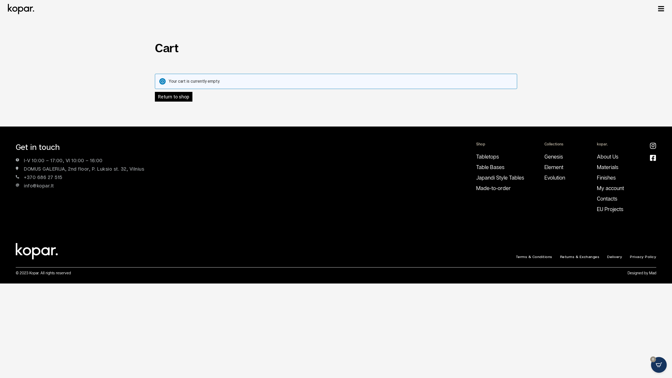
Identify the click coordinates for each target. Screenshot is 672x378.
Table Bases (490, 167)
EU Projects (610, 209)
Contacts (607, 198)
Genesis (553, 156)
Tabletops (487, 156)
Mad (652, 273)
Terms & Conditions (534, 256)
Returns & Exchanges (580, 256)
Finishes (606, 177)
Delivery (614, 256)
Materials (607, 167)
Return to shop (173, 96)
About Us (607, 156)
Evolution (554, 177)
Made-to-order (493, 188)
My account (610, 188)
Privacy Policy (643, 256)
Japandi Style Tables (500, 177)
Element (553, 167)
